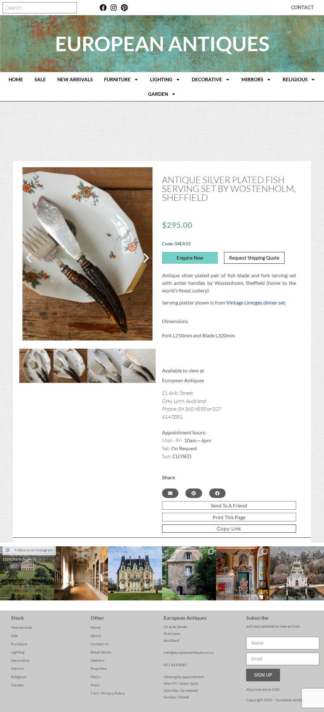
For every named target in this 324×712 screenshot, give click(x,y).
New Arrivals (75, 79)
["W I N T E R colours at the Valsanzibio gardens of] (297, 573)
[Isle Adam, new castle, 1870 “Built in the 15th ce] (135, 573)
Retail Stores (100, 652)
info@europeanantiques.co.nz (189, 652)
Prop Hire (98, 668)
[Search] (71, 8)
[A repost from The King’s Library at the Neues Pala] (81, 573)
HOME (16, 79)
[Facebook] (103, 8)
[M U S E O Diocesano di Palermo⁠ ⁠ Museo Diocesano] (243, 573)
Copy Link (229, 528)
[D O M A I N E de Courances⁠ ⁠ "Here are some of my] (189, 573)
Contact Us (99, 643)
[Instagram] (114, 8)
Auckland (171, 640)
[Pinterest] (124, 8)
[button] (28, 258)
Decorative (207, 79)
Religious (295, 79)
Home (95, 627)
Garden (158, 94)
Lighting (161, 79)
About (95, 635)
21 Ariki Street (175, 626)
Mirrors (252, 79)
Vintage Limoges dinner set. (256, 302)
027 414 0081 (175, 664)
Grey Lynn (172, 633)
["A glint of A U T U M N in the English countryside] (27, 573)
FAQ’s (95, 676)
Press (94, 685)
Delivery (97, 660)
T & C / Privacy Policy (107, 693)
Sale (40, 79)
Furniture (117, 79)
